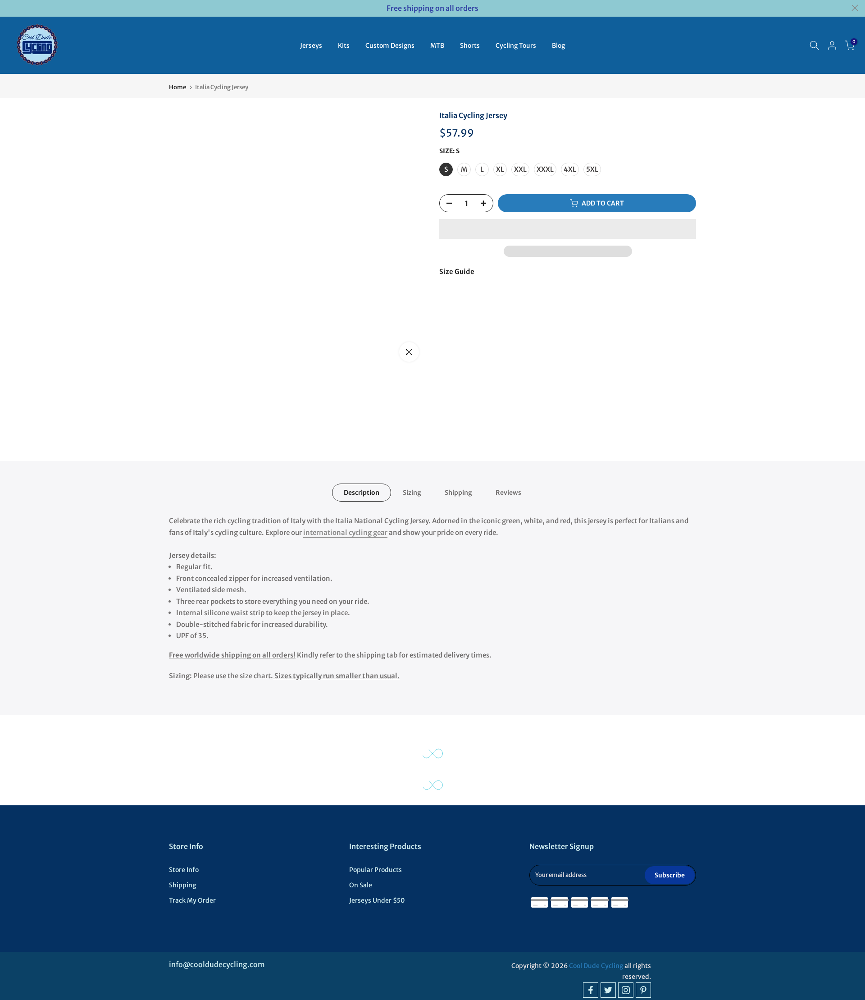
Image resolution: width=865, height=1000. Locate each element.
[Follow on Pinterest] (643, 990)
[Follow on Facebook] (590, 990)
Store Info (184, 870)
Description (361, 493)
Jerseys (311, 45)
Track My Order (192, 900)
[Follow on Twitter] (608, 990)
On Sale (360, 885)
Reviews (508, 493)
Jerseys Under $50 (377, 900)
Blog (558, 45)
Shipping (458, 493)
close (10, 8)
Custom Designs (389, 45)
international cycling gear (345, 532)
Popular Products (375, 870)
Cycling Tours (516, 45)
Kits (344, 45)
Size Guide (456, 271)
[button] (567, 229)
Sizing (412, 493)
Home (177, 87)
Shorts (470, 45)
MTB (437, 45)
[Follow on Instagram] (625, 990)
